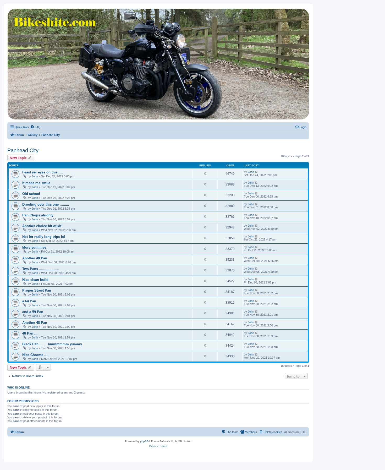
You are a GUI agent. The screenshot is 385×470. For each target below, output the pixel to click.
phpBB (144, 441)
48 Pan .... (30, 333)
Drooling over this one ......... (45, 204)
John (35, 176)
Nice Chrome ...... (36, 355)
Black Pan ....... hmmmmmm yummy (52, 344)
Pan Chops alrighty (37, 215)
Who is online (18, 387)
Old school (31, 194)
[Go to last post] (256, 171)
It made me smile (36, 183)
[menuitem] (35, 127)
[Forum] (158, 64)
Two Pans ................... (40, 269)
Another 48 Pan (34, 258)
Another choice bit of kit (41, 226)
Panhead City (22, 150)
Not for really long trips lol (43, 237)
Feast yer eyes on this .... (42, 172)
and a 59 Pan (32, 312)
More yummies (34, 247)
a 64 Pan (29, 301)
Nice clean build (35, 280)
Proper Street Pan (36, 290)
